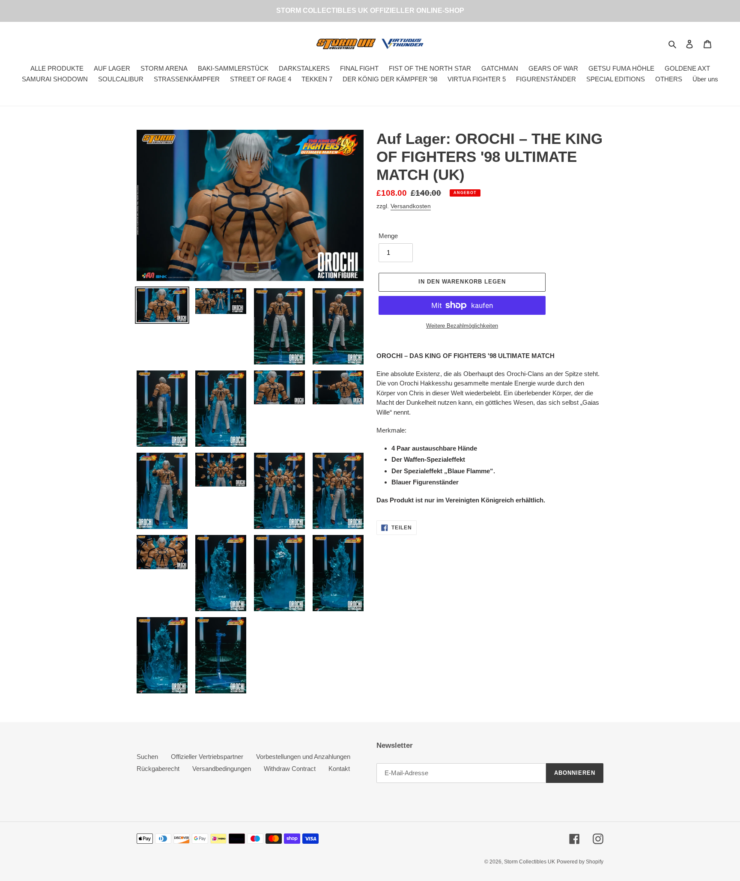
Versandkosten (411, 206)
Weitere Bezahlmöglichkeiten (462, 326)
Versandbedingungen (221, 768)
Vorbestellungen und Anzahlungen (303, 756)
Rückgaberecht (158, 768)
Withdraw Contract (290, 768)
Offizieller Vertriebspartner (207, 756)
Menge (388, 235)
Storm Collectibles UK (529, 862)
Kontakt (339, 768)
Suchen (147, 756)
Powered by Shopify (580, 862)
